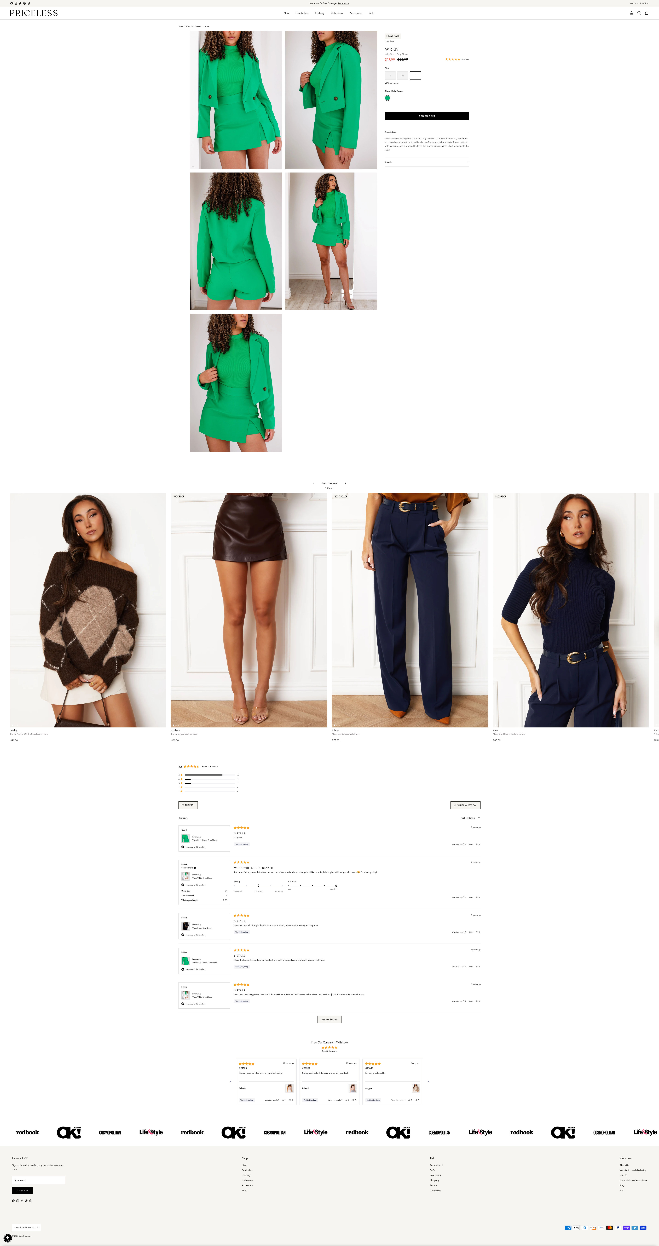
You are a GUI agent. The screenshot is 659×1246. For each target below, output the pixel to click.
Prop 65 (623, 1175)
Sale (371, 13)
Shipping (434, 1180)
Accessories (356, 13)
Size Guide (435, 1175)
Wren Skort (447, 146)
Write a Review (469, 806)
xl (149, 722)
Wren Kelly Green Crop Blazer (198, 26)
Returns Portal (436, 1165)
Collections (337, 13)
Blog (622, 1185)
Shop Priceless (24, 1236)
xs (27, 722)
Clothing (319, 13)
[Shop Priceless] (33, 13)
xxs (346, 722)
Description (390, 132)
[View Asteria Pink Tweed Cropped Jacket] (353, 1088)
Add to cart (427, 116)
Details (388, 161)
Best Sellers (302, 13)
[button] (208, 775)
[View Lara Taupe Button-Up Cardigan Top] (416, 1088)
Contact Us (435, 1190)
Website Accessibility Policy (633, 1170)
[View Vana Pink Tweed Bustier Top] (289, 1088)
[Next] (428, 1082)
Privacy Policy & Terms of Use (633, 1180)
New (286, 13)
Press (622, 1190)
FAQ (432, 1170)
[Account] (631, 13)
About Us (624, 1165)
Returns (433, 1185)
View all (329, 488)
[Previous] (231, 1082)
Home (180, 26)
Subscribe (22, 1190)
